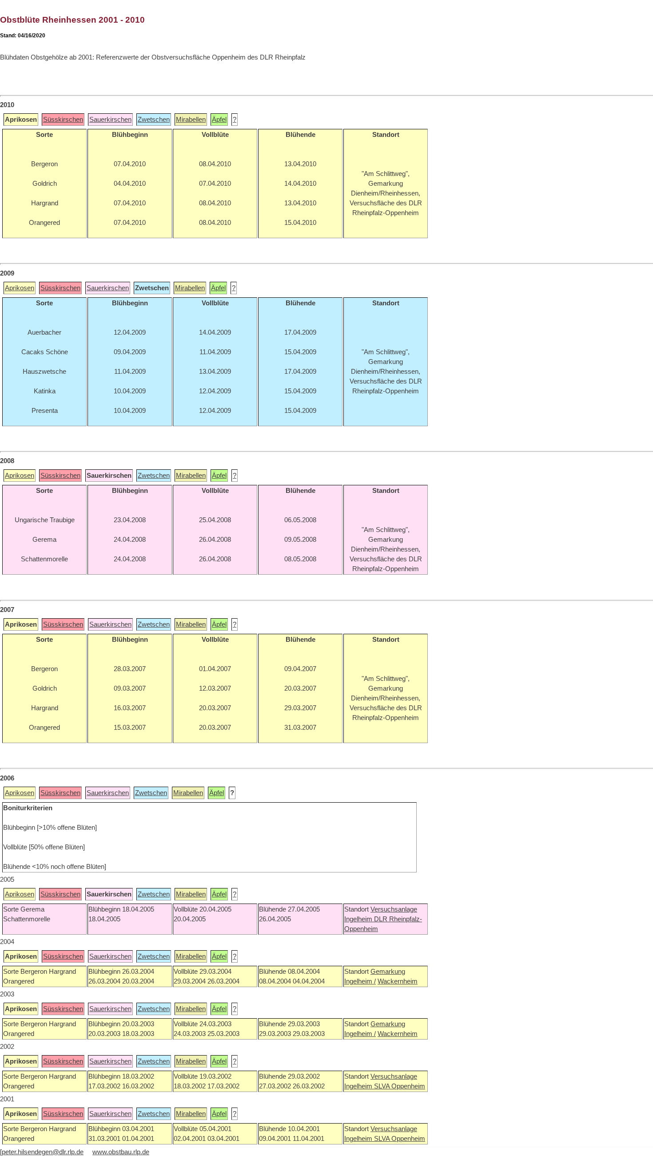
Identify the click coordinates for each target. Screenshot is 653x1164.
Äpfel (219, 119)
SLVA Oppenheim (399, 1086)
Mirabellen (191, 119)
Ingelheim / (360, 981)
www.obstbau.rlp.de (120, 1152)
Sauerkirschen (110, 119)
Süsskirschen (63, 119)
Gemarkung (387, 971)
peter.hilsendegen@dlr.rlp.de (43, 1152)
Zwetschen (154, 119)
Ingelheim (359, 919)
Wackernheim (398, 981)
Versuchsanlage (393, 909)
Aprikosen (19, 288)
